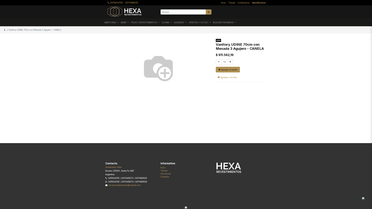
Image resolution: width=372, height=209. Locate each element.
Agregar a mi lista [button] (228, 77)
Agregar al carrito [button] (228, 69)
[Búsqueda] (208, 12)
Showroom (166, 173)
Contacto (165, 176)
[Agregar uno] (230, 61)
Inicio (163, 167)
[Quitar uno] (219, 61)
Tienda (164, 170)
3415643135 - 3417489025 (123, 2)
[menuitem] (223, 2)
